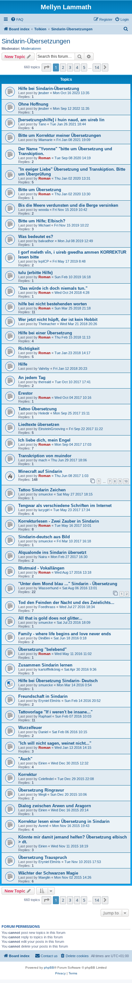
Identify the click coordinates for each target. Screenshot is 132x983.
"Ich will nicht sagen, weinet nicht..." (54, 743)
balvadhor (46, 241)
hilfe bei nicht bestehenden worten (52, 304)
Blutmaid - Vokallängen (41, 568)
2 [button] (63, 67)
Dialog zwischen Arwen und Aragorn (54, 805)
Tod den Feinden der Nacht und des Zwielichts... (66, 602)
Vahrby (43, 368)
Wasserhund (48, 588)
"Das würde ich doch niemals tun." (52, 288)
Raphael (44, 716)
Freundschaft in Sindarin (43, 696)
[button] (46, 67)
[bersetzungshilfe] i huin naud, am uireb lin (61, 119)
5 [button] (84, 67)
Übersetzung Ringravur (41, 790)
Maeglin (44, 877)
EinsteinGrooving (51, 429)
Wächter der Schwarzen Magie (48, 873)
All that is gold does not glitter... (50, 618)
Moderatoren (31, 48)
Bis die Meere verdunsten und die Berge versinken (68, 205)
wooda (43, 210)
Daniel (43, 732)
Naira (42, 557)
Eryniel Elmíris (49, 701)
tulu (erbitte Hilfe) (35, 272)
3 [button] (70, 67)
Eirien (42, 763)
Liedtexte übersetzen (38, 424)
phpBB (49, 967)
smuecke (45, 494)
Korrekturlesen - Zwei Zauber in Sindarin (58, 521)
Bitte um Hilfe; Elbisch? (41, 221)
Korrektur (27, 774)
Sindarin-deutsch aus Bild (44, 536)
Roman (44, 158)
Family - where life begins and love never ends (64, 633)
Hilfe (22, 364)
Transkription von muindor (44, 455)
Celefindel (46, 779)
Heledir (43, 413)
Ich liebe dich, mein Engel (44, 440)
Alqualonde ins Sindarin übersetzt (52, 552)
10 (126, 481)
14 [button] (97, 67)
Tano (42, 124)
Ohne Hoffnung (33, 104)
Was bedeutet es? (35, 236)
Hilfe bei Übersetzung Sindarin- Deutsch (58, 680)
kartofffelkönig (49, 669)
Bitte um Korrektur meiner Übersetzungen (59, 135)
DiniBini (44, 638)
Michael (44, 225)
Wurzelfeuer (30, 727)
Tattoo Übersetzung (37, 408)
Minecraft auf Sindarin (40, 471)
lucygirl (43, 510)
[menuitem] (17, 19)
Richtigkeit (28, 348)
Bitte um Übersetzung (39, 189)
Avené (43, 826)
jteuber (43, 93)
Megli (42, 794)
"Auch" (25, 758)
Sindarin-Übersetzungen (36, 41)
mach (42, 460)
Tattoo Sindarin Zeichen (42, 490)
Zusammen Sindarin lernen (45, 665)
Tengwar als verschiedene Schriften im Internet (64, 505)
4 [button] (77, 67)
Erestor (25, 393)
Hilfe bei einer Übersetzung (45, 333)
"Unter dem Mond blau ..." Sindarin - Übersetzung (67, 583)
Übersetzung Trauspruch (42, 857)
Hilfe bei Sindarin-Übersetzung (48, 88)
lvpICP (43, 261)
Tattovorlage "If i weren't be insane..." (55, 712)
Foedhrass (46, 607)
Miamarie (45, 140)
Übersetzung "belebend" (42, 649)
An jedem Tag (31, 377)
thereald (44, 382)
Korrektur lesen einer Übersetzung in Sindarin (64, 821)
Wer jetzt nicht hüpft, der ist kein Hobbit (57, 319)
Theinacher (47, 324)
